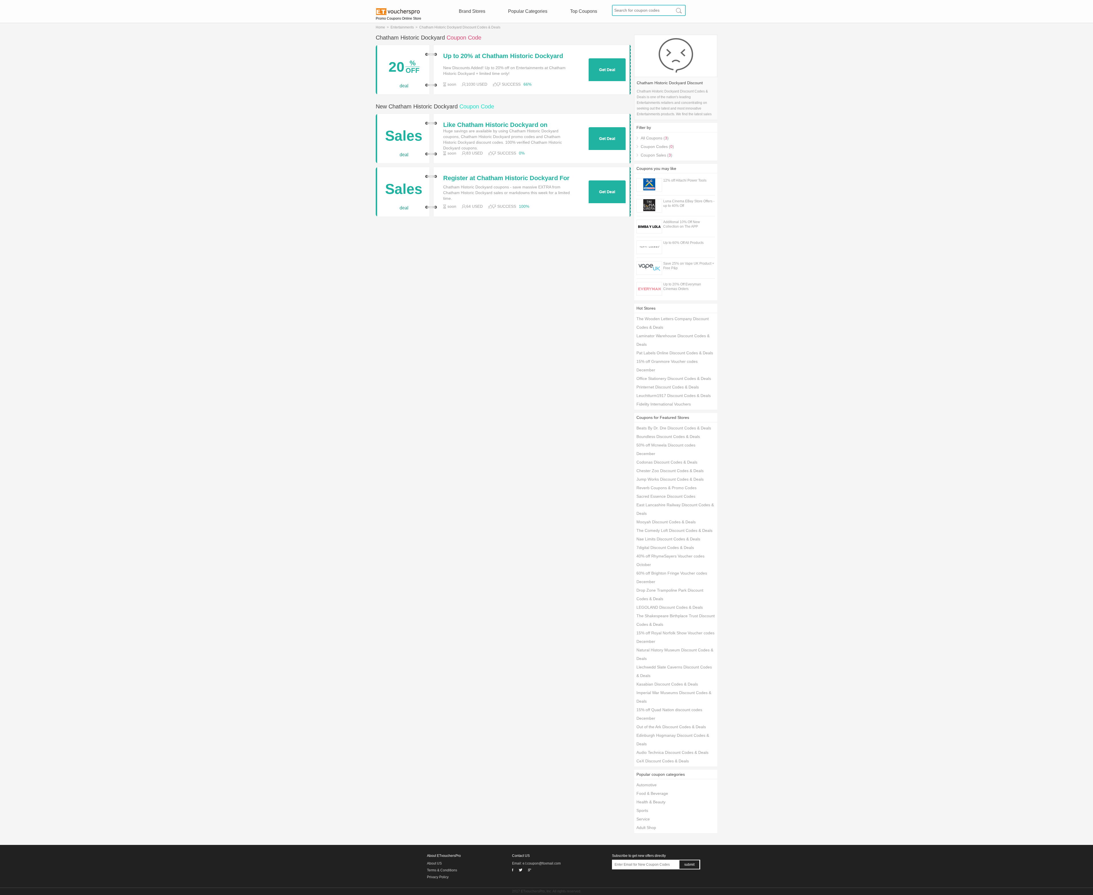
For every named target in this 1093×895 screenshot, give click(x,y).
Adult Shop (646, 827)
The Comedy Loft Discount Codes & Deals (674, 530)
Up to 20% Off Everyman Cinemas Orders (682, 286)
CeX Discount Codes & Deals (662, 761)
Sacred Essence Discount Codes (665, 496)
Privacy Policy (438, 877)
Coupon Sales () (656, 155)
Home (380, 27)
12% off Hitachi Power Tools (684, 180)
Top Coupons (583, 11)
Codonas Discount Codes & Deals (666, 462)
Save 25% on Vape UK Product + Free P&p (688, 266)
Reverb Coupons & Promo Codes (666, 487)
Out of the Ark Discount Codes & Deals (671, 727)
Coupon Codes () (657, 146)
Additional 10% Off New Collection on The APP (681, 224)
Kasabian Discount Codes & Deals (667, 684)
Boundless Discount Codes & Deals (668, 436)
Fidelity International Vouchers (663, 404)
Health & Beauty (650, 802)
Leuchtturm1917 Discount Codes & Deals (673, 395)
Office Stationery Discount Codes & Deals (673, 378)
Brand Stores (472, 11)
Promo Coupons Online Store (398, 18)
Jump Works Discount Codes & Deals (670, 479)
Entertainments (402, 27)
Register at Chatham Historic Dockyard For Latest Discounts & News (506, 178)
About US (434, 863)
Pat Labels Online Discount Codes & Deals (674, 353)
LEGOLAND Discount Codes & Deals (669, 607)
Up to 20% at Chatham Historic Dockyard (503, 56)
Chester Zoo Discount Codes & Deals (670, 470)
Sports (642, 810)
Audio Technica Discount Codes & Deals (672, 752)
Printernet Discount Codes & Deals (667, 387)
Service (643, 819)
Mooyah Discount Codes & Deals (666, 522)
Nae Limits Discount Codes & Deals (668, 539)
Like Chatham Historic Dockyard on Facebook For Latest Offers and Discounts (505, 125)
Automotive (646, 785)
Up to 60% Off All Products (683, 243)
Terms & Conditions (442, 870)
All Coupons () (655, 138)
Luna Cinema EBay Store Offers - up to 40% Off (688, 203)
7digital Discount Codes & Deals (665, 547)
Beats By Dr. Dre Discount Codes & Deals (673, 428)
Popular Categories (527, 11)
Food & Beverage (652, 793)
